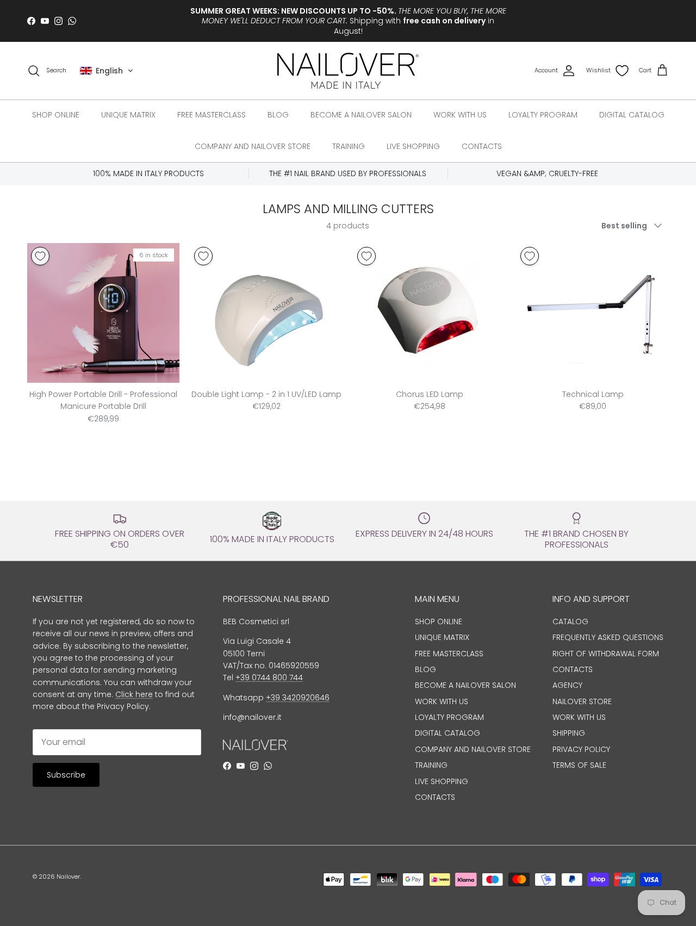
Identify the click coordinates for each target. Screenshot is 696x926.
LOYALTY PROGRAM (542, 114)
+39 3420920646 (298, 697)
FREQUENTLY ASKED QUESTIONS (607, 637)
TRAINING (348, 145)
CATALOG (570, 621)
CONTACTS (482, 145)
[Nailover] (348, 71)
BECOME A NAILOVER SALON (361, 114)
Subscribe (66, 774)
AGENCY (567, 685)
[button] (106, 70)
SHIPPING (568, 733)
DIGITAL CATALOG (631, 114)
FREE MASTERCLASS (211, 114)
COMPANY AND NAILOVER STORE (252, 145)
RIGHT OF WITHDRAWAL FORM (605, 653)
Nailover (68, 876)
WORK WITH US (460, 114)
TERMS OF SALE (579, 765)
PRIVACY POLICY (581, 749)
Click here (134, 694)
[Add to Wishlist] (40, 256)
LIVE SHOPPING (413, 145)
